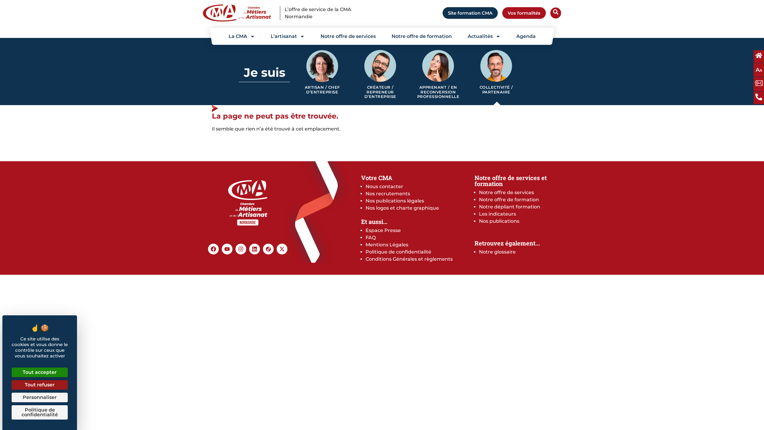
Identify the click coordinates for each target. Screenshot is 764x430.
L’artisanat (284, 36)
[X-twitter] (282, 249)
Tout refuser (40, 385)
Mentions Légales (387, 245)
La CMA (238, 36)
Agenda (526, 36)
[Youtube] (227, 249)
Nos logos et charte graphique (402, 208)
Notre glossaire (497, 252)
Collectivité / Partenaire (496, 89)
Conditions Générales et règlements (409, 259)
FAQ (371, 237)
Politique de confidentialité (398, 252)
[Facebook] (213, 249)
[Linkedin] (254, 249)
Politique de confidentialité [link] (39, 412)
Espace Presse (383, 230)
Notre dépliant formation (509, 207)
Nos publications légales (395, 201)
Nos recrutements (388, 193)
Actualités (480, 36)
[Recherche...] (555, 13)
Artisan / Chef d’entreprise (322, 89)
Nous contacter (384, 186)
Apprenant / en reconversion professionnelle (438, 92)
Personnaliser (40, 397)
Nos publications (499, 221)
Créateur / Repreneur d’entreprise (380, 92)
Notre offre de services (348, 36)
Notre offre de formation (422, 36)
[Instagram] (240, 249)
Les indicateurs (497, 214)
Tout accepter (40, 372)
